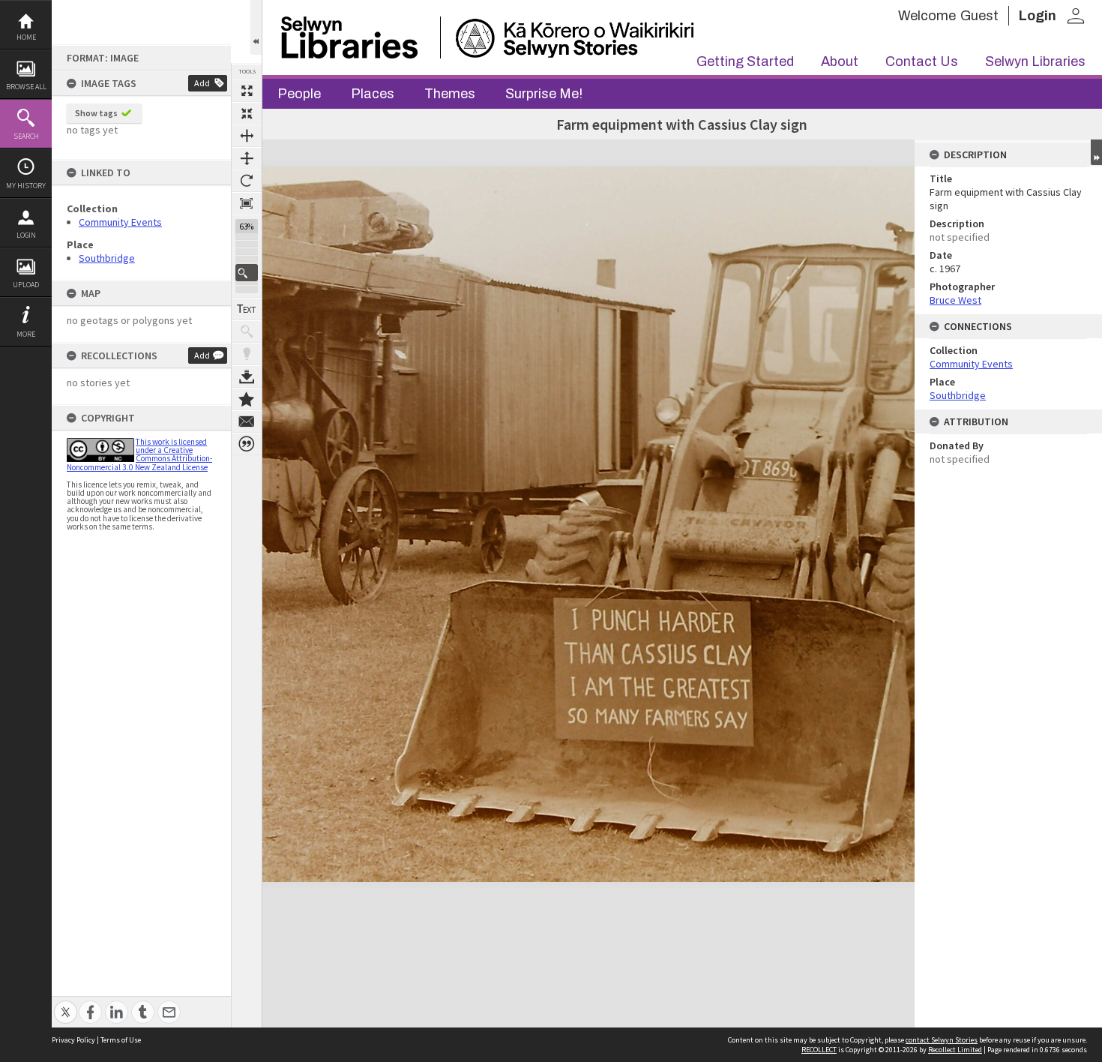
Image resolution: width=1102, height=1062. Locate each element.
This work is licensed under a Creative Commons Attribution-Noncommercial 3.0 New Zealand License (139, 454)
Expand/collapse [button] (1096, 152)
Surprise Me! (543, 93)
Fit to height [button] (247, 158)
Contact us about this (247, 421)
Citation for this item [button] (247, 444)
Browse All (26, 87)
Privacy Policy (73, 1040)
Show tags (96, 112)
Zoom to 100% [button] (247, 203)
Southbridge (107, 258)
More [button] (25, 334)
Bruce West (955, 300)
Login (26, 235)
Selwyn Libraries (1035, 61)
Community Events (120, 222)
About (839, 61)
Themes (449, 93)
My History (26, 185)
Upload (26, 285)
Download (247, 376)
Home (26, 37)
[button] (246, 272)
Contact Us (921, 61)
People (299, 93)
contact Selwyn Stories (942, 1040)
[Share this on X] (65, 1004)
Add (202, 82)
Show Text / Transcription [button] (247, 309)
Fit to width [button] (247, 135)
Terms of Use (120, 1040)
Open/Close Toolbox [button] (256, 27)
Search (26, 136)
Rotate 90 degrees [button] (247, 181)
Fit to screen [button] (247, 113)
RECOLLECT (819, 1049)
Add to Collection (247, 399)
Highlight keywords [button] (247, 354)
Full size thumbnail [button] (247, 91)
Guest (979, 15)
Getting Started (745, 61)
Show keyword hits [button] (247, 331)
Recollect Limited (955, 1049)
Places (372, 93)
